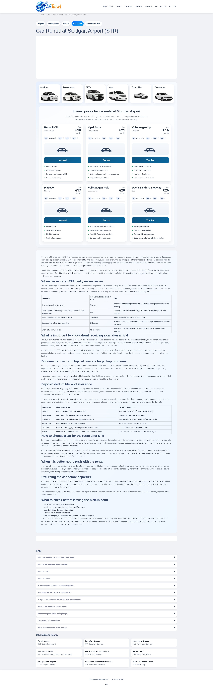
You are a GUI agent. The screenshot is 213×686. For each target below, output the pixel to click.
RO (175, 6)
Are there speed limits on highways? (53, 614)
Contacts (148, 6)
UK (156, 6)
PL (170, 6)
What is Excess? (44, 578)
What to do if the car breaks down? (52, 607)
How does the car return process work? (54, 593)
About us (138, 6)
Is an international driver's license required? (56, 586)
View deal (63, 160)
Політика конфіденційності (99, 679)
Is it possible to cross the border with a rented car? (59, 600)
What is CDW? (43, 571)
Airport (41, 24)
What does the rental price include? (52, 628)
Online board (53, 24)
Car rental (128, 6)
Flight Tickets (108, 6)
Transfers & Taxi (93, 24)
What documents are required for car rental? (56, 557)
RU (161, 6)
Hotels (119, 6)
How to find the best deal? (49, 621)
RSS (106, 684)
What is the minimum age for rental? (53, 564)
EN (166, 6)
